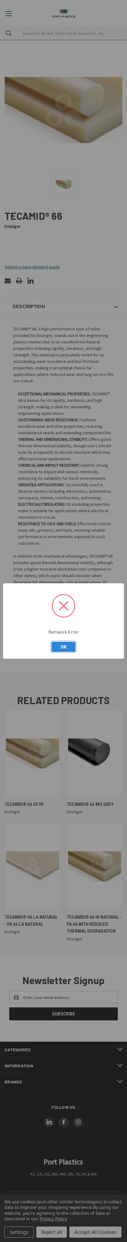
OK (64, 646)
